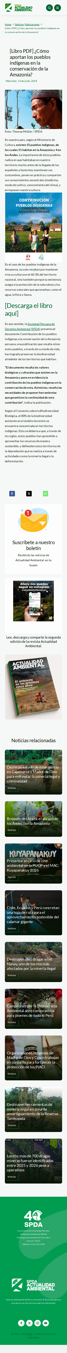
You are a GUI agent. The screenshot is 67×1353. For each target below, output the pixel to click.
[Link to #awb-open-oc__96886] (49, 7)
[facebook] (21, 1323)
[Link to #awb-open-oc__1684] (57, 7)
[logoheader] (18, 4)
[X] (29, 493)
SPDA (30, 1334)
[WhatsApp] (45, 493)
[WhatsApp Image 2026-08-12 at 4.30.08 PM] (33, 656)
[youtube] (45, 1323)
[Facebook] (12, 493)
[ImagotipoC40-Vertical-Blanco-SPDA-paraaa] (33, 1211)
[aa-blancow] (33, 1280)
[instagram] (37, 1323)
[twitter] (29, 1323)
